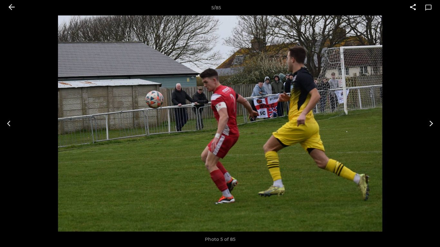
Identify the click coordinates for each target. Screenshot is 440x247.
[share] (413, 7)
